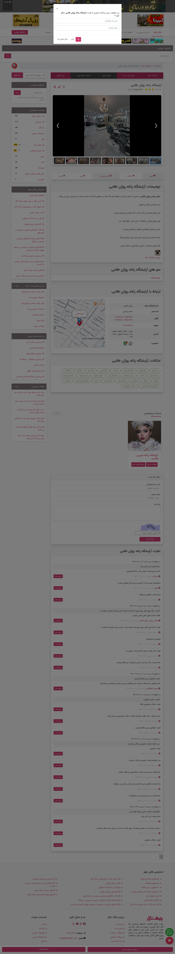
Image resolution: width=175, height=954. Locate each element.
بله (78, 39)
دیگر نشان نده (62, 39)
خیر (72, 39)
